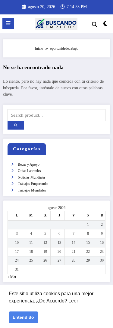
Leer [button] (73, 300)
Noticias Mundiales (32, 177)
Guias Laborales (29, 171)
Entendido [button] (23, 317)
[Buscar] (94, 24)
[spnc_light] (105, 25)
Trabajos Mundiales (32, 190)
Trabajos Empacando (33, 184)
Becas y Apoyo (28, 164)
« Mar (12, 277)
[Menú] (8, 23)
